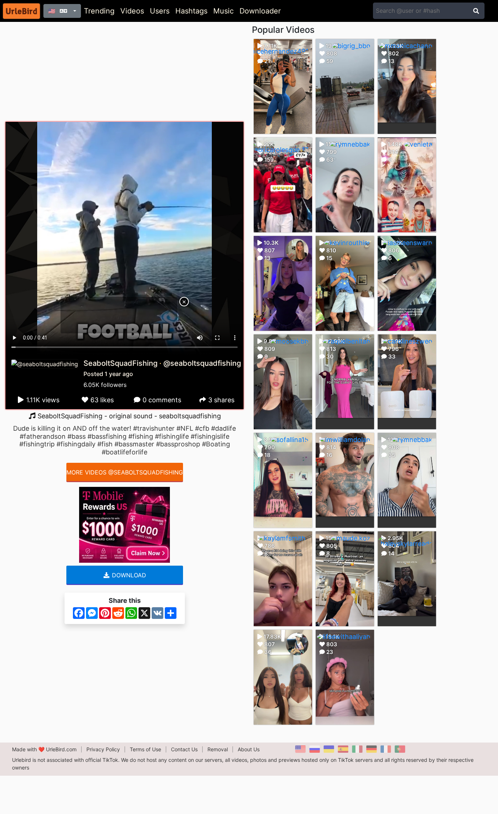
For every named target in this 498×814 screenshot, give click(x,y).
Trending (99, 11)
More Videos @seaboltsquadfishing (124, 472)
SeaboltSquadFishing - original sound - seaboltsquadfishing (128, 416)
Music (223, 11)
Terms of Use (145, 749)
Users (160, 11)
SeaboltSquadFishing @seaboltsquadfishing (162, 363)
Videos (132, 11)
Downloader (260, 11)
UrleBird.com (61, 749)
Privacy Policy (103, 749)
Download (128, 575)
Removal (217, 749)
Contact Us (184, 749)
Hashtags (191, 11)
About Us (249, 749)
